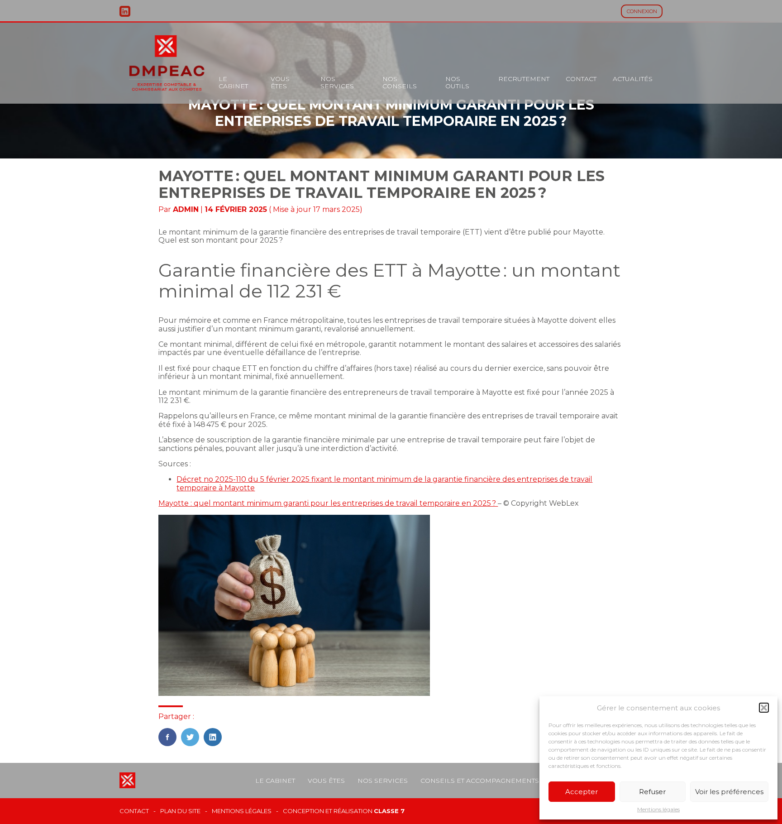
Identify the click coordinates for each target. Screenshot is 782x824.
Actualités (633, 79)
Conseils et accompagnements (479, 780)
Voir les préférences (729, 791)
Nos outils (457, 82)
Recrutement (523, 79)
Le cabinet (233, 82)
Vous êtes (280, 82)
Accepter (581, 791)
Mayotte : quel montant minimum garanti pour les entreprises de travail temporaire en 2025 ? (328, 503)
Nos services (337, 82)
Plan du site (180, 811)
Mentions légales (658, 809)
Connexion (642, 11)
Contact (581, 79)
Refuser (652, 791)
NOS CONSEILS (399, 82)
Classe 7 (389, 810)
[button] (763, 707)
